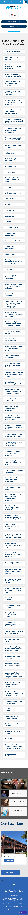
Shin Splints (9, 210)
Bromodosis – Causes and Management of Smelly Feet (13, 479)
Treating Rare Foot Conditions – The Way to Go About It (14, 314)
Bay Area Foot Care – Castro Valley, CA (13, 856)
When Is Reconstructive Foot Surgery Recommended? (13, 111)
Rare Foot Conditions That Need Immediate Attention (13, 365)
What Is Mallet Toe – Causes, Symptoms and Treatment (13, 102)
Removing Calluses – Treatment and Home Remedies (12, 554)
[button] (25, 2)
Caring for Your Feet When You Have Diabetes (12, 614)
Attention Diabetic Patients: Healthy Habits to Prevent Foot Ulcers (14, 746)
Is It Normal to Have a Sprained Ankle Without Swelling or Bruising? (13, 535)
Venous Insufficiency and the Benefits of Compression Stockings (14, 674)
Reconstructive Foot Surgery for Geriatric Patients (12, 83)
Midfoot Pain (9, 254)
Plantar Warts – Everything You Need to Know (13, 545)
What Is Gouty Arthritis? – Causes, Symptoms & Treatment (13, 427)
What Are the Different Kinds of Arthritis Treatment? (13, 453)
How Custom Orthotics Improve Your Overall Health (13, 684)
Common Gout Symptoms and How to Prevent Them (13, 624)
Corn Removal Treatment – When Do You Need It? (13, 66)
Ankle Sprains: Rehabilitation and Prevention (11, 276)
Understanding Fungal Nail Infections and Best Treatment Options (13, 648)
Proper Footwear (11, 166)
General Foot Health (12, 227)
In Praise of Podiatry (12, 51)
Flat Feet (8, 222)
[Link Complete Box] (14, 784)
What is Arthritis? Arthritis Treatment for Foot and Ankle (13, 417)
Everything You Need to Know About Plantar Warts (13, 179)
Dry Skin (8, 187)
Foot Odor (8, 269)
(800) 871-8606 (14, 895)
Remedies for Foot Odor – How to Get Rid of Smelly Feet (13, 444)
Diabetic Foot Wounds (13, 193)
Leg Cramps (9, 216)
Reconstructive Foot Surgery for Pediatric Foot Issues (12, 93)
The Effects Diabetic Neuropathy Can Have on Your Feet (13, 665)
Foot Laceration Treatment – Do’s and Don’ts (12, 526)
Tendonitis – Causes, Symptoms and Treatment (12, 408)
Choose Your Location (14, 31)
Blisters (8, 204)
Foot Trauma (9, 199)
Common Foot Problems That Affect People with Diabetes (14, 374)
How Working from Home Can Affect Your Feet (13, 462)
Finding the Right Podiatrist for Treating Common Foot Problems (14, 323)
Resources (16, 900)
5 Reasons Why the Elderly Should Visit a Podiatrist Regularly (13, 391)
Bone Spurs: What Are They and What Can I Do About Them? (14, 261)
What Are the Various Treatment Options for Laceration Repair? (13, 517)
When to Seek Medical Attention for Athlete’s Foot (13, 590)
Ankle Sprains (10, 172)
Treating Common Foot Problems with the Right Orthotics (13, 286)
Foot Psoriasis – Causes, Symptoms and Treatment (13, 507)
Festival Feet (9, 739)
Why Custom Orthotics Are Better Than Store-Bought (13, 580)
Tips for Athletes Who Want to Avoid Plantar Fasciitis (13, 571)
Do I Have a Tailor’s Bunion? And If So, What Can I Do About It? (14, 693)
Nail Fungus (9, 153)
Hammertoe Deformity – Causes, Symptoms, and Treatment (14, 121)
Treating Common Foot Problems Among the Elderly (13, 348)
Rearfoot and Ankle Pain (14, 241)
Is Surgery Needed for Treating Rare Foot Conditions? (13, 130)
